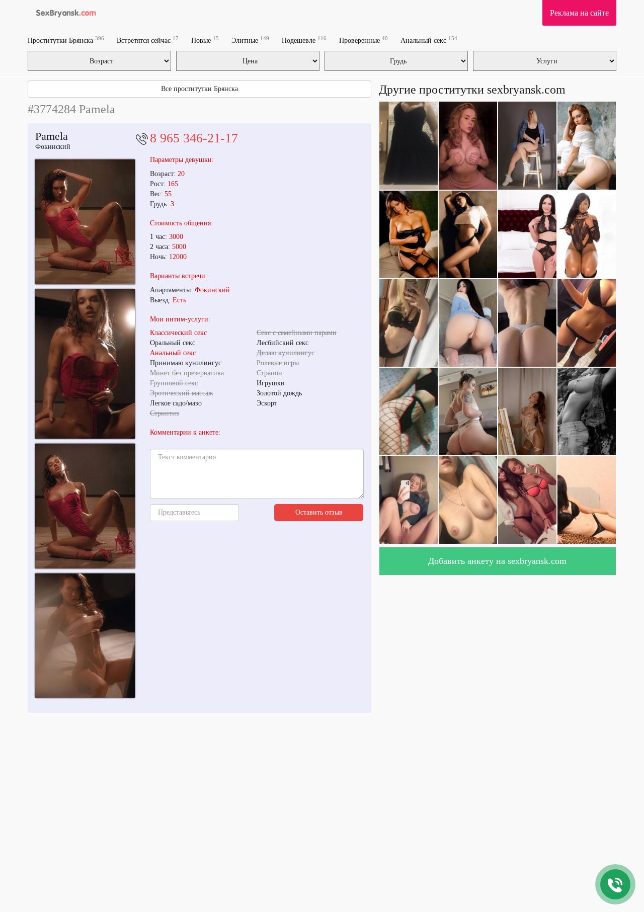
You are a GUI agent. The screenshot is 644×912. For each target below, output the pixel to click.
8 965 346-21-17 (194, 138)
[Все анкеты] (63, 12)
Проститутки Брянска (66, 40)
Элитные (250, 40)
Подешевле (304, 40)
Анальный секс (428, 40)
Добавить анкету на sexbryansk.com (497, 561)
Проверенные (363, 40)
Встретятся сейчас (148, 40)
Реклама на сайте (579, 13)
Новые (205, 40)
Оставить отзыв (319, 512)
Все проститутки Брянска (199, 89)
